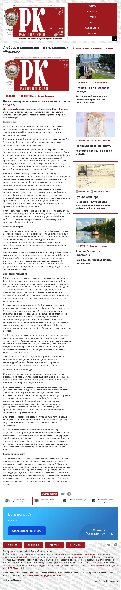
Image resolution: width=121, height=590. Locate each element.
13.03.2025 (11, 96)
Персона (83, 82)
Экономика (27, 96)
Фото (92, 22)
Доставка (92, 33)
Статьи (92, 17)
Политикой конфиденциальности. (45, 575)
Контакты (75, 545)
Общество (83, 140)
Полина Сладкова (102, 140)
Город (81, 246)
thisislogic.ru (111, 581)
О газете (12, 545)
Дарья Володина (46, 96)
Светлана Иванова (98, 246)
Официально (92, 28)
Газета (92, 6)
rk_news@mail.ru (96, 565)
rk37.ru (22, 557)
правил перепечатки (85, 554)
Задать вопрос (49, 493)
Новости (92, 11)
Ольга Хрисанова (100, 82)
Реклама (55, 545)
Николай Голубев (102, 191)
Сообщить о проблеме (27, 530)
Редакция (33, 545)
